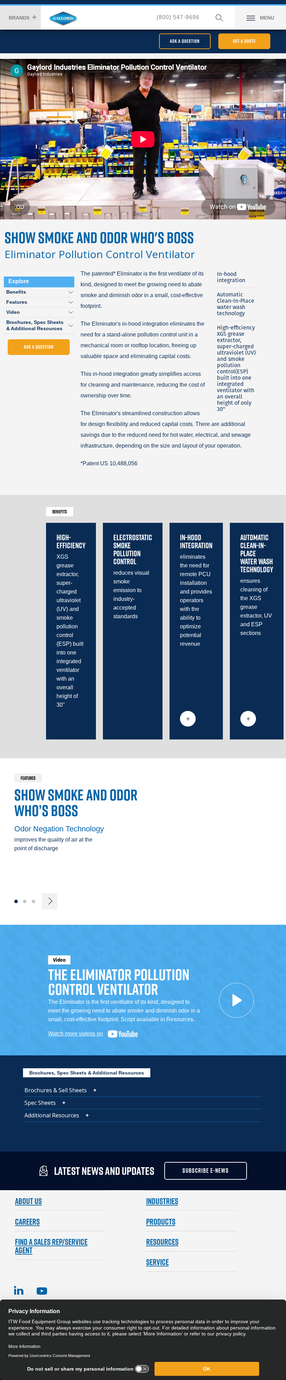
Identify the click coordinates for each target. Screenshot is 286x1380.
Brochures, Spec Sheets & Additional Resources (34, 325)
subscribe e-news (205, 1170)
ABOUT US (28, 1201)
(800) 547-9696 (178, 17)
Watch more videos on (75, 1034)
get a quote (244, 41)
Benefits (16, 292)
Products (160, 1221)
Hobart (63, 18)
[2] (25, 901)
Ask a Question (39, 346)
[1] (16, 901)
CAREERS (27, 1221)
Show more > (188, 719)
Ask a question (185, 41)
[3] (33, 901)
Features (16, 302)
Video (13, 312)
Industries (162, 1201)
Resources (162, 1242)
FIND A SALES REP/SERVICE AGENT (51, 1246)
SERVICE (157, 1262)
